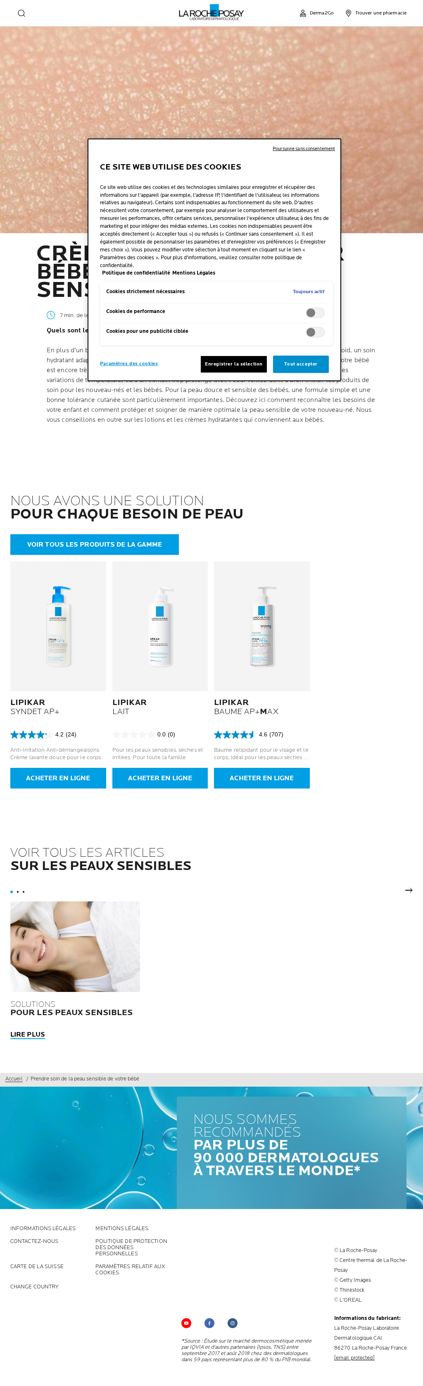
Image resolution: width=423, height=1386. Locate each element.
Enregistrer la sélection (234, 364)
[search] (21, 13)
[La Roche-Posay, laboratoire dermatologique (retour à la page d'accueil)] (211, 12)
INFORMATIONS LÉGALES (43, 1229)
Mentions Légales (121, 1229)
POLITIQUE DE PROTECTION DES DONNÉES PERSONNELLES (131, 1247)
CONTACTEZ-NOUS (34, 1241)
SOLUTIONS (71, 1008)
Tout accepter (300, 364)
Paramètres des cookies (129, 363)
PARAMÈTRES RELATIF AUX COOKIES (130, 1270)
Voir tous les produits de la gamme (94, 545)
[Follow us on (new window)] (209, 1323)
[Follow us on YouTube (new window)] (186, 1323)
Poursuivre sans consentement (304, 148)
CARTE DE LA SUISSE (37, 1267)
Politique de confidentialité (136, 273)
